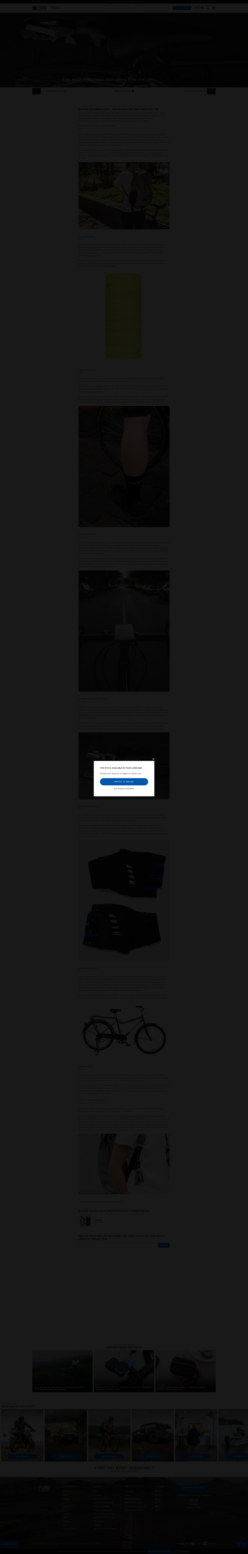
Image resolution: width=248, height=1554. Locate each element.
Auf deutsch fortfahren (124, 789)
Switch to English (124, 782)
